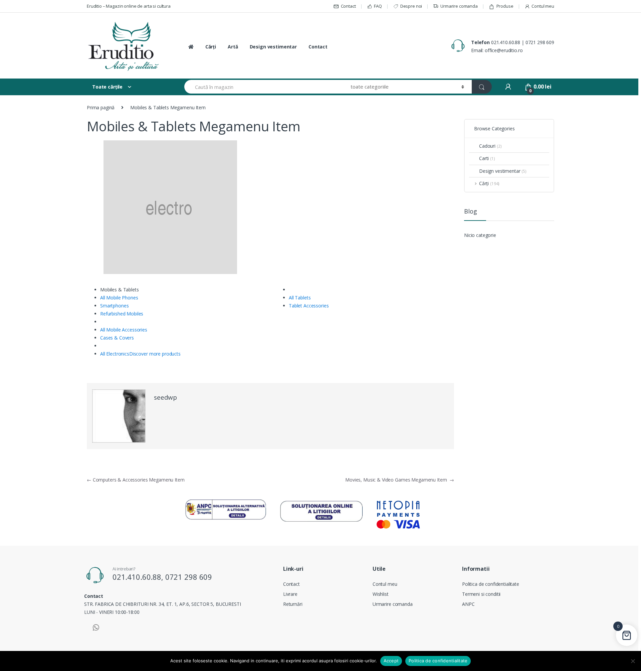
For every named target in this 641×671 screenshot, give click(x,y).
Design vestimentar (273, 46)
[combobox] (263, 87)
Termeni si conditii (481, 594)
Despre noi (411, 6)
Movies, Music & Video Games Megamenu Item (399, 480)
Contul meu (542, 6)
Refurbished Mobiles (121, 313)
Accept (391, 660)
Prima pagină (101, 107)
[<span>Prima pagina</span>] (190, 46)
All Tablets (299, 297)
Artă (233, 46)
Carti (487, 158)
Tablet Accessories (309, 305)
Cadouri (490, 146)
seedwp (165, 397)
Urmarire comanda (459, 6)
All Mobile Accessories (123, 329)
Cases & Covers (117, 337)
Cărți (210, 46)
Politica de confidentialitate (490, 584)
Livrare (290, 594)
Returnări (292, 604)
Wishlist (381, 594)
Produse (504, 6)
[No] (632, 661)
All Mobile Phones (119, 297)
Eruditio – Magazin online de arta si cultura (129, 6)
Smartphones (114, 305)
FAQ (378, 6)
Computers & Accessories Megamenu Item (136, 480)
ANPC (468, 604)
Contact (348, 6)
